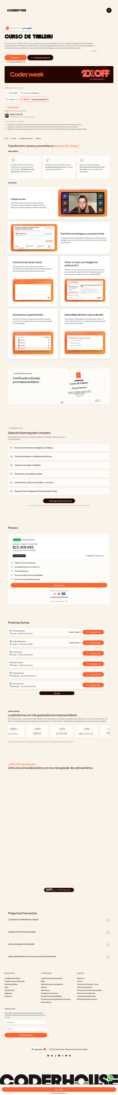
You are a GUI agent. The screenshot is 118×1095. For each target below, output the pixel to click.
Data (6, 987)
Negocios (8, 993)
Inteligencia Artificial (26, 138)
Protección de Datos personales (89, 990)
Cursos (13, 138)
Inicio (6, 138)
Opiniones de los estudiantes (52, 984)
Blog (42, 981)
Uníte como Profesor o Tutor (87, 984)
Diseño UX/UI (10, 990)
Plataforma (45, 990)
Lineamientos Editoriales (86, 996)
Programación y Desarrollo (15, 981)
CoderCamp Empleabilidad (51, 996)
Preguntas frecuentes (49, 993)
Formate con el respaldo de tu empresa (56, 999)
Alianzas (44, 987)
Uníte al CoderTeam (84, 987)
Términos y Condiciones (86, 993)
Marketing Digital (11, 984)
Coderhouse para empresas (51, 978)
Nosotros (80, 978)
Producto (8, 996)
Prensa (79, 981)
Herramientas (46, 1002)
